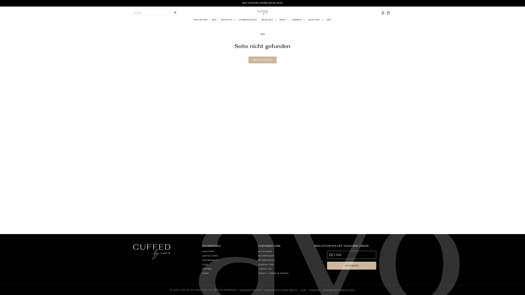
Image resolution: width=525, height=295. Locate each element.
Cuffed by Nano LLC (193, 290)
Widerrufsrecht (250, 290)
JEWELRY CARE (266, 265)
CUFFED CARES (210, 256)
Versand (314, 290)
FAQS (205, 265)
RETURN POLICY (266, 256)
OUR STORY (208, 251)
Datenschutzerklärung (281, 290)
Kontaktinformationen (339, 290)
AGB (303, 290)
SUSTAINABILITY (210, 260)
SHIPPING (207, 269)
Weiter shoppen (262, 60)
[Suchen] (175, 13)
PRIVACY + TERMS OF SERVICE (273, 273)
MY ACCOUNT (265, 251)
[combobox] (155, 12)
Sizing (205, 273)
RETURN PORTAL (266, 260)
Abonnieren (351, 266)
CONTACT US (265, 269)
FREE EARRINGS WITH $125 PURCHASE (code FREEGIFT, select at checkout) (262, 3)
